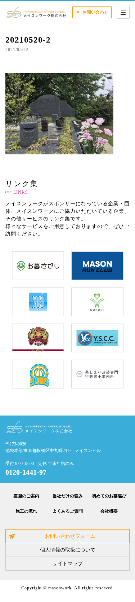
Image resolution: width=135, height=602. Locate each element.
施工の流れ (26, 511)
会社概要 (109, 511)
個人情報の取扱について (67, 550)
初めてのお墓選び (109, 495)
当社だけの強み (68, 495)
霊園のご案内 (26, 495)
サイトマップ (68, 563)
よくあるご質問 (68, 511)
